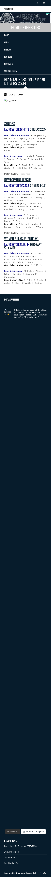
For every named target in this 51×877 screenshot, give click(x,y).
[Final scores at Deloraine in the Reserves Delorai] (25, 663)
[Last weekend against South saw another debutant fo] (25, 714)
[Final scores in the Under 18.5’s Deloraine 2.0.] (25, 688)
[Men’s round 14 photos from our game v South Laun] (25, 764)
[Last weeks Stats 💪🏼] (25, 587)
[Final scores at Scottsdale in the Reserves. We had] (25, 486)
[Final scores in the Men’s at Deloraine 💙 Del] (25, 612)
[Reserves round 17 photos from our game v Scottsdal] (25, 359)
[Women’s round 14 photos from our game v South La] (25, 789)
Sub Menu (8, 9)
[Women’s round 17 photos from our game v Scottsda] (25, 334)
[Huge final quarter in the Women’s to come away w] (25, 460)
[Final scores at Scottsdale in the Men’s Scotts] (25, 435)
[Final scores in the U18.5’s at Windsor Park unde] (25, 511)
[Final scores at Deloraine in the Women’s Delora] (25, 638)
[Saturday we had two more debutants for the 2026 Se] (25, 562)
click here (25, 174)
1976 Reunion (10, 857)
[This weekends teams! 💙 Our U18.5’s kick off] (25, 536)
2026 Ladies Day (12, 863)
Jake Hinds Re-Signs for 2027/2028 (20, 846)
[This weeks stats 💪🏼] (25, 410)
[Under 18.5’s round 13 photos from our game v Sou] (25, 815)
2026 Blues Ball (11, 851)
